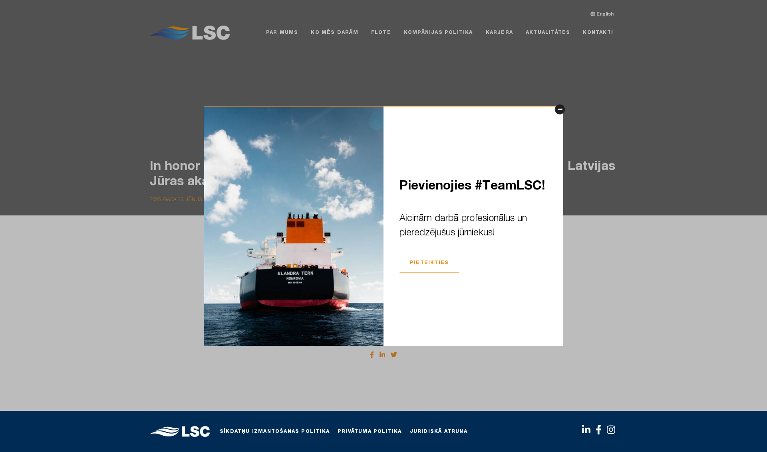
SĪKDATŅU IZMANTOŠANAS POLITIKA (275, 431)
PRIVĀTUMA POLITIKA (370, 431)
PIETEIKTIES (429, 263)
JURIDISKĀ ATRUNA (438, 431)
